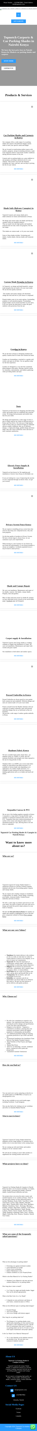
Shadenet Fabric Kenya (18, 750)
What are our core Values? (14, 930)
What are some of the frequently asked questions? (16, 1235)
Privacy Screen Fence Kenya (18, 524)
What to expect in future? (11, 1116)
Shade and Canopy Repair (18, 586)
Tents (18, 406)
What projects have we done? (15, 1164)
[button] (32, 106)
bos (16, 349)
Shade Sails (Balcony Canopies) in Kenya (18, 209)
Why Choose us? (9, 996)
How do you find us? (11, 1065)
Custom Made (18, 282)
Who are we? (8, 856)
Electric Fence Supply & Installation (18, 466)
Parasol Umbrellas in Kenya (18, 695)
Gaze (12, 349)
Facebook (9, 601)
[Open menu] (18, 15)
